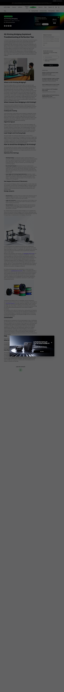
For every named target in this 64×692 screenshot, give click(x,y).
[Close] (51, 342)
